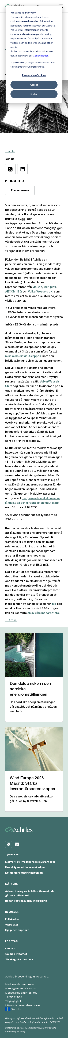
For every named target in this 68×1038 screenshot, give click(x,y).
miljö (26, 205)
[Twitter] (8, 844)
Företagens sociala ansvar (21, 988)
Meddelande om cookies (20, 984)
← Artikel (10, 151)
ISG (19, 292)
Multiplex (50, 287)
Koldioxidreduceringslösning (24, 872)
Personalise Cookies (34, 75)
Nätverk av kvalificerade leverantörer (30, 861)
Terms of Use (13, 997)
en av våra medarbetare (43, 613)
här (54, 604)
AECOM (10, 292)
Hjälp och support (17, 930)
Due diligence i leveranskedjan (25, 867)
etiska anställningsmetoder (39, 242)
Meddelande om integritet (21, 992)
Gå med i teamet (16, 954)
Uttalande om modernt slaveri (23, 1005)
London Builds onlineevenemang (28, 228)
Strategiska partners (19, 959)
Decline (34, 93)
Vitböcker (11, 924)
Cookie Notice (40, 55)
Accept (34, 84)
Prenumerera (20, 190)
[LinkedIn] (17, 844)
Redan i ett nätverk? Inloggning (26, 900)
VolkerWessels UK (40, 292)
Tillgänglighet (13, 1001)
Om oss (10, 948)
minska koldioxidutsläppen (23, 356)
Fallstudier (12, 919)
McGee (37, 287)
